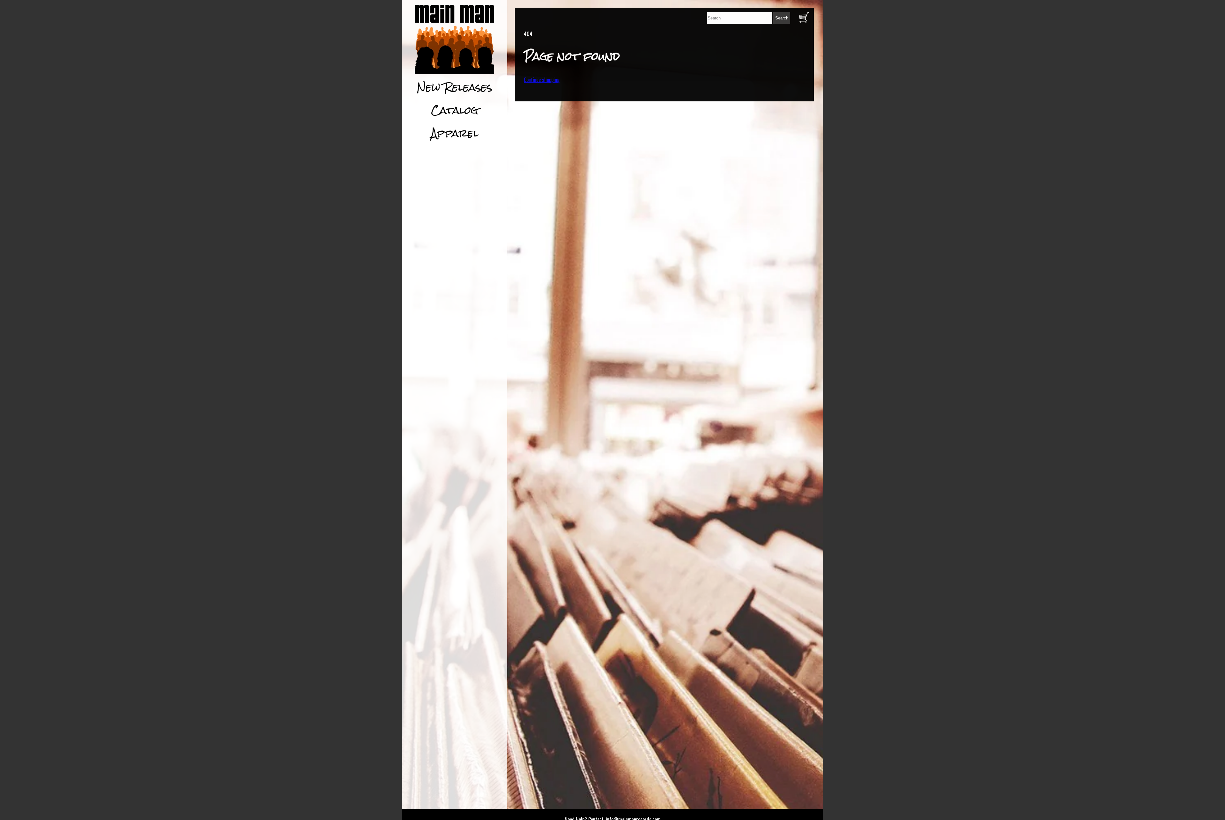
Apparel (455, 133)
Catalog (454, 110)
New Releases (454, 87)
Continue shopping (542, 80)
